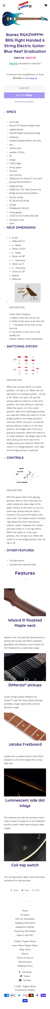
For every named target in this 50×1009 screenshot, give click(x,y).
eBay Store (25, 949)
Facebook (26, 972)
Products (25, 915)
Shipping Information (25, 923)
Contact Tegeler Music (25, 941)
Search (25, 953)
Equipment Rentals (25, 927)
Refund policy (25, 962)
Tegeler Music (29, 986)
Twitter (26, 976)
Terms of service (25, 958)
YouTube (26, 980)
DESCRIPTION (17, 307)
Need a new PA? (25, 935)
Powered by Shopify (25, 990)
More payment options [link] (24, 101)
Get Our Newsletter (25, 919)
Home (25, 910)
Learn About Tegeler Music (25, 945)
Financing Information (25, 931)
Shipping (13, 63)
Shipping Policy (25, 966)
